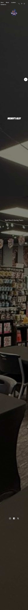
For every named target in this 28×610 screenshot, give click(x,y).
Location (13, 2)
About (7, 2)
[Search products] (26, 79)
